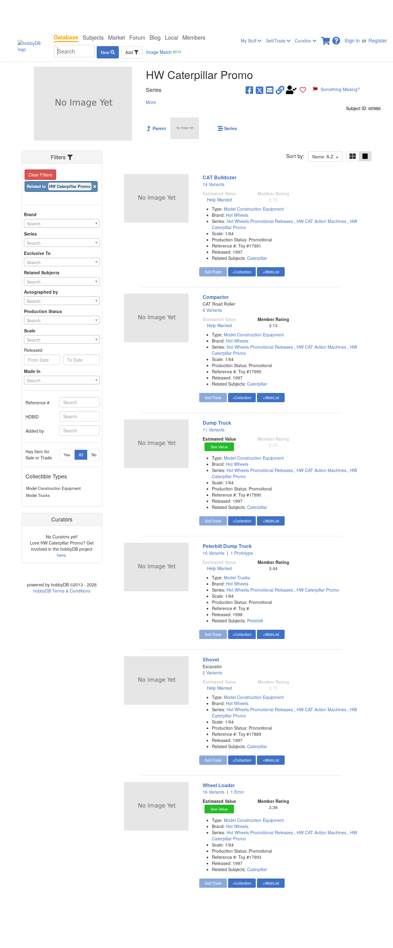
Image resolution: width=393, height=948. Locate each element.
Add (129, 52)
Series (30, 234)
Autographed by (41, 292)
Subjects (93, 37)
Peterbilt (255, 620)
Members (193, 37)
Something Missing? (340, 89)
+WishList (271, 271)
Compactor (216, 296)
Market (116, 37)
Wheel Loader (219, 785)
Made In (32, 371)
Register (377, 40)
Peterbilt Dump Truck (227, 545)
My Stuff (249, 41)
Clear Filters (40, 175)
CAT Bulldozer (219, 177)
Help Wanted (219, 199)
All (81, 455)
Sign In (352, 40)
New (106, 52)
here (61, 555)
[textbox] (61, 223)
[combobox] (62, 223)
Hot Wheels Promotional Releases (260, 221)
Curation (304, 41)
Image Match (163, 52)
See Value (219, 446)
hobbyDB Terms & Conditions (61, 591)
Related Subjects (42, 272)
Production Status (43, 311)
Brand (30, 214)
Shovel (211, 659)
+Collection (241, 271)
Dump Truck (217, 422)
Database (66, 37)
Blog (155, 37)
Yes (67, 455)
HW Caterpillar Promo (318, 590)
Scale (29, 330)
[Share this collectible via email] (270, 90)
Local (171, 37)
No (93, 455)
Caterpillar (257, 258)
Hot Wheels (237, 215)
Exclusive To (37, 253)
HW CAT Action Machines (322, 221)
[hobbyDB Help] (336, 39)
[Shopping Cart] (326, 39)
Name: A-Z (324, 156)
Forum (137, 37)
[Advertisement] (196, 15)
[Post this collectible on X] (259, 90)
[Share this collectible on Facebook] (249, 90)
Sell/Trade (276, 41)
